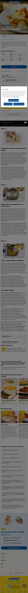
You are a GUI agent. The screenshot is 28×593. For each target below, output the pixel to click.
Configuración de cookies (13, 100)
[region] (14, 96)
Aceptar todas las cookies (19, 104)
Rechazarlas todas (8, 104)
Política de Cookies (16, 96)
